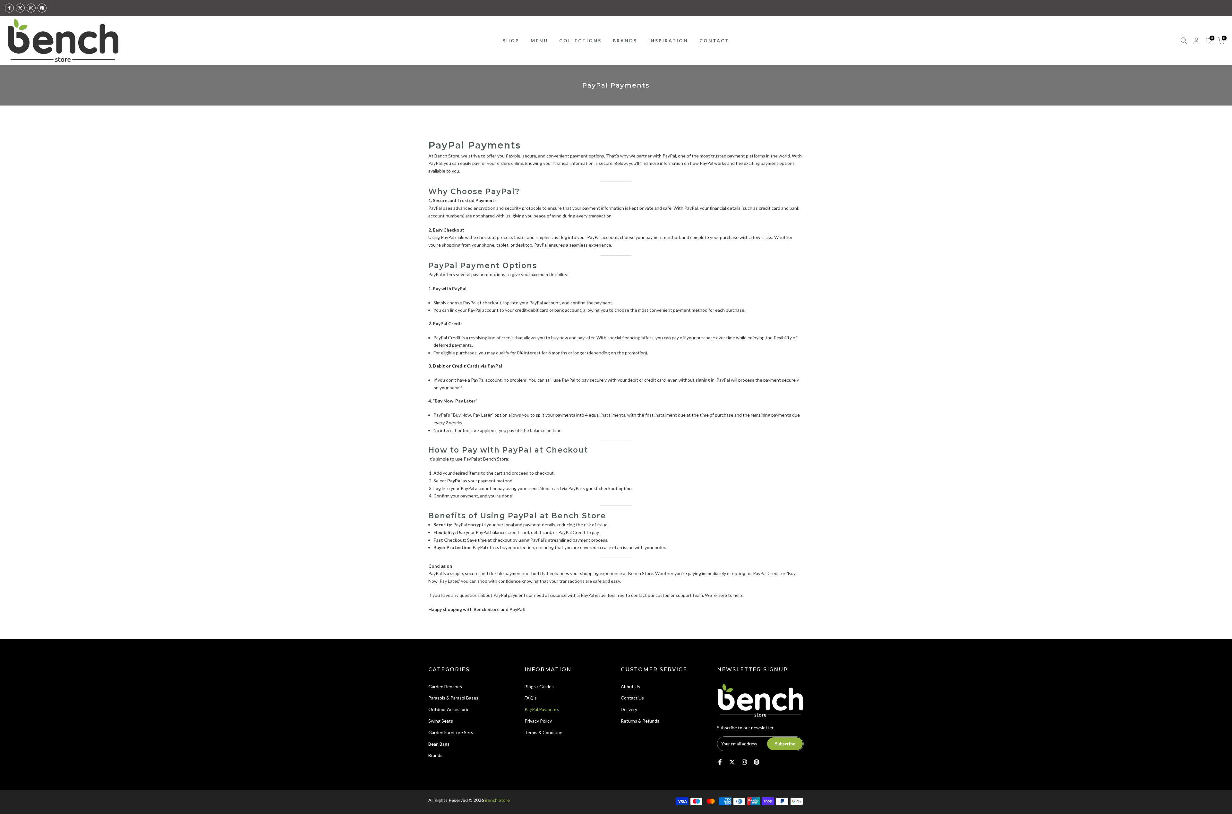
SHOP (511, 40)
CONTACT (714, 40)
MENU (539, 40)
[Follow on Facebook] (9, 8)
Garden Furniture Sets (450, 732)
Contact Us (632, 697)
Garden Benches (445, 686)
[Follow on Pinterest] (42, 8)
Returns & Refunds (640, 721)
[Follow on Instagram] (31, 8)
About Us (630, 686)
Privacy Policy (538, 721)
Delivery (629, 709)
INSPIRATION (668, 40)
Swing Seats (440, 721)
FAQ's (531, 697)
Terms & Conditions (545, 732)
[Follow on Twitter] (20, 8)
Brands (435, 755)
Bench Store (497, 800)
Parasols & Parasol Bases (453, 697)
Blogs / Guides (539, 686)
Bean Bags (438, 744)
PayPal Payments (542, 709)
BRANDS (625, 40)
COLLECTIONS (580, 40)
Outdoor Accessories (450, 709)
